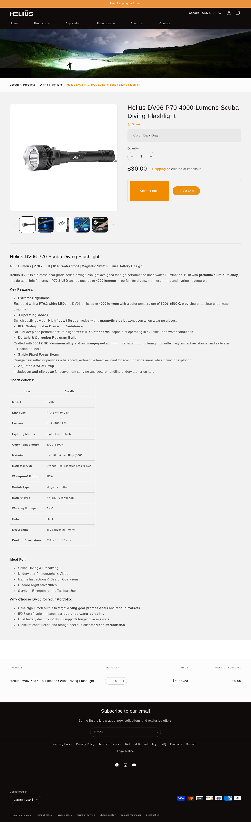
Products (29, 84)
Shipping (159, 169)
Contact (191, 744)
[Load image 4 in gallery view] (82, 225)
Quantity (133, 148)
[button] (41, 23)
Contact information (130, 815)
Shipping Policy (62, 744)
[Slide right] (113, 224)
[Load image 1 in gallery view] (27, 225)
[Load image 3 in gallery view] (64, 225)
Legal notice (152, 815)
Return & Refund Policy (140, 744)
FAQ (163, 744)
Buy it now (186, 191)
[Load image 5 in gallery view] (100, 225)
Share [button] (136, 124)
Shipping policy (108, 815)
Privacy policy (64, 815)
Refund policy (44, 815)
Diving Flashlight (51, 84)
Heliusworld (25, 815)
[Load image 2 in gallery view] (45, 225)
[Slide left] (14, 224)
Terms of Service (110, 744)
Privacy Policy (85, 744)
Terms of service (86, 815)
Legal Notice (125, 750)
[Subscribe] (156, 732)
